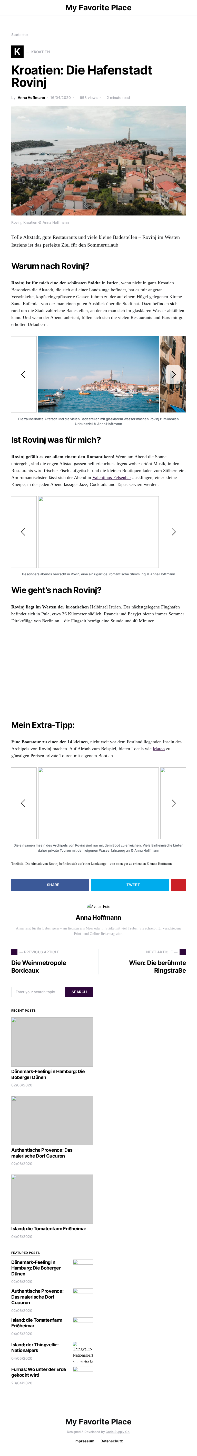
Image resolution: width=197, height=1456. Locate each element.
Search (79, 992)
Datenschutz (112, 1441)
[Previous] (23, 374)
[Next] (173, 374)
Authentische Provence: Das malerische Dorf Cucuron (41, 1153)
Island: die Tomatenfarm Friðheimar (48, 1228)
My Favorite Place (98, 7)
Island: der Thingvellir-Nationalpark (35, 1347)
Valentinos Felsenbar (111, 477)
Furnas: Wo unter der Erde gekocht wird (38, 1372)
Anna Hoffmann (31, 97)
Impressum (84, 1441)
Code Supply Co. (118, 1432)
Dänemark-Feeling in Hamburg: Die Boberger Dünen (36, 1268)
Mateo (159, 748)
